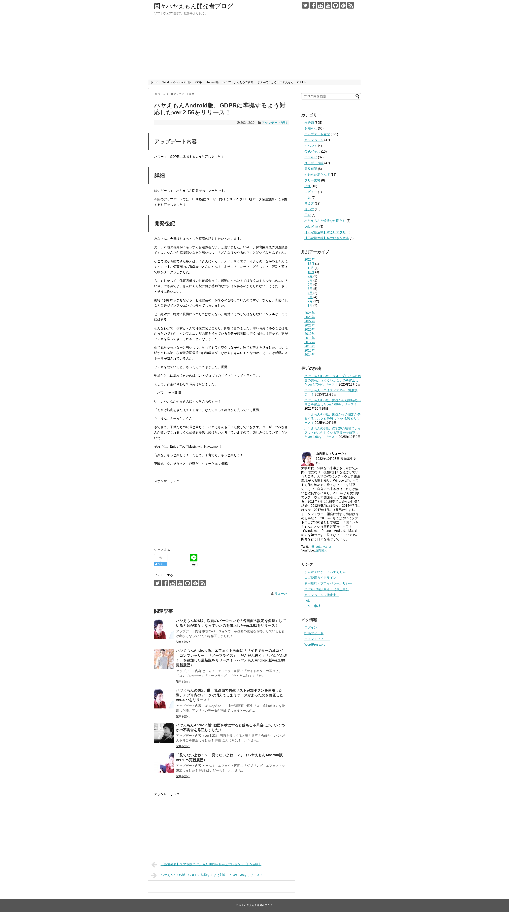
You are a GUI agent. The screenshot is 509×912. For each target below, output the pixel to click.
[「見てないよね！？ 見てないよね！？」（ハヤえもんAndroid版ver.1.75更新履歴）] (164, 763)
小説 (307, 197)
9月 (310, 276)
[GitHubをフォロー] (335, 5)
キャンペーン (313, 140)
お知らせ (310, 128)
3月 (310, 297)
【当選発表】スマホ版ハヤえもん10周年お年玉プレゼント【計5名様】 (211, 864)
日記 (307, 215)
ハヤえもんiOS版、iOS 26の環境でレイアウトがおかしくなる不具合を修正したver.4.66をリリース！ (332, 432)
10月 (311, 272)
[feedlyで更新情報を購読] (343, 5)
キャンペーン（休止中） (321, 595)
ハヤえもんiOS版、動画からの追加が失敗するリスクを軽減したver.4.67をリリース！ (332, 418)
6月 (310, 284)
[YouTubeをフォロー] (328, 5)
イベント (310, 145)
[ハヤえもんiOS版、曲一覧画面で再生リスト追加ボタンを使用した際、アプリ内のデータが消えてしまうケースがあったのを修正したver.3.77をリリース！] (164, 698)
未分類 (309, 122)
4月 (310, 293)
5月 (310, 288)
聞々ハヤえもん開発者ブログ (193, 6)
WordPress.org (314, 644)
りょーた (280, 593)
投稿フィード (313, 633)
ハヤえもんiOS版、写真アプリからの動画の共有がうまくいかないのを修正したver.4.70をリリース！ (332, 380)
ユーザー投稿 (313, 163)
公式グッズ (312, 151)
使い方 (309, 209)
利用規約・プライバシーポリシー (328, 583)
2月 (310, 301)
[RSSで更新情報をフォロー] (350, 5)
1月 (310, 305)
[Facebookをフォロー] (313, 5)
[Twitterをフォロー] (305, 5)
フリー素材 (312, 180)
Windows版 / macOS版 (176, 82)
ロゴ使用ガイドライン (320, 577)
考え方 (309, 203)
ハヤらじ (310, 157)
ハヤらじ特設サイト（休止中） (326, 589)
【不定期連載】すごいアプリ (325, 232)
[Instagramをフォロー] (320, 5)
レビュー (310, 192)
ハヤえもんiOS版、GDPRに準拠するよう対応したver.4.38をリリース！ (212, 875)
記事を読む (183, 641)
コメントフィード (317, 639)
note (307, 600)
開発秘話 (310, 169)
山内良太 (321, 550)
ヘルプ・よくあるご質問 (238, 82)
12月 (311, 263)
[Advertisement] (254, 50)
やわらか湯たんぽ (317, 174)
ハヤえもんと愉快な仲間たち (325, 220)
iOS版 (198, 82)
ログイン (310, 627)
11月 (311, 268)
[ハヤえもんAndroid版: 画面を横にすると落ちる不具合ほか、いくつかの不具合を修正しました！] (164, 733)
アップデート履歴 (274, 122)
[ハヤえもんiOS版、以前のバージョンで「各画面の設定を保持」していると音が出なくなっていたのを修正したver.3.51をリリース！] (164, 629)
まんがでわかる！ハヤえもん (275, 82)
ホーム (154, 82)
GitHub (301, 82)
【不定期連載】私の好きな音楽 (326, 238)
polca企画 (311, 226)
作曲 (307, 186)
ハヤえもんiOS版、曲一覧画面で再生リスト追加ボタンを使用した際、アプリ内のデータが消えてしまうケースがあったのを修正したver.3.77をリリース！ (229, 695)
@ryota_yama (321, 546)
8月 (310, 280)
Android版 (212, 82)
